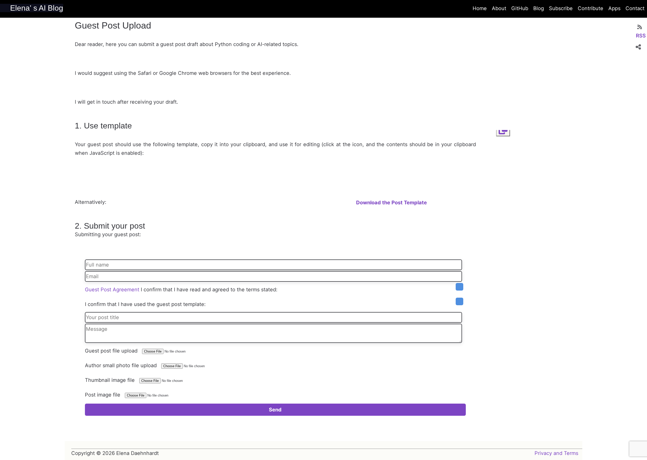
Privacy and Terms (556, 453)
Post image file (102, 395)
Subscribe (561, 8)
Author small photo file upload (121, 365)
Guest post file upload (111, 351)
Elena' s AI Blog (36, 8)
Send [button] (275, 410)
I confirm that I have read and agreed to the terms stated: (209, 290)
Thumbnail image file (110, 380)
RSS (641, 36)
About (499, 8)
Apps (614, 8)
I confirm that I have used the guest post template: (145, 304)
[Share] (638, 46)
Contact (635, 8)
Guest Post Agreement (112, 290)
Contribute (590, 8)
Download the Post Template (391, 203)
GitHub (519, 8)
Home (480, 8)
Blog (538, 8)
